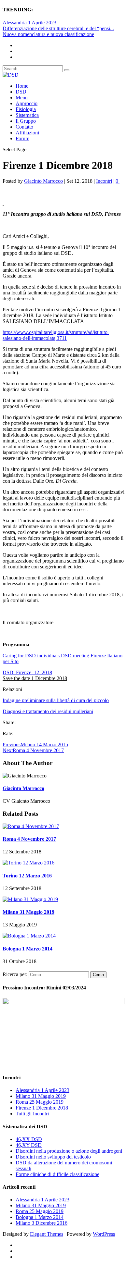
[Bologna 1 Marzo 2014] (29, 935)
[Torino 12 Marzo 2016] (28, 862)
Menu (22, 97)
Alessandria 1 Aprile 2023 (29, 22)
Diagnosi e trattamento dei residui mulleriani (48, 711)
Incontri (104, 181)
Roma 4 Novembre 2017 (29, 839)
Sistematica (27, 115)
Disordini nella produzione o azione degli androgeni (69, 1151)
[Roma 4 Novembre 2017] (31, 826)
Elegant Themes (46, 1234)
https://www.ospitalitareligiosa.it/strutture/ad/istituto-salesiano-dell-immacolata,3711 (56, 335)
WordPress (104, 1234)
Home (22, 86)
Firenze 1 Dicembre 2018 (42, 1107)
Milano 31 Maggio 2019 (28, 912)
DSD (21, 91)
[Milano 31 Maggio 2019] (30, 899)
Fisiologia (26, 109)
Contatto (24, 127)
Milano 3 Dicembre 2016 (41, 1223)
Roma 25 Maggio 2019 (40, 1102)
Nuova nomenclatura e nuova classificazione (48, 34)
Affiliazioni (27, 132)
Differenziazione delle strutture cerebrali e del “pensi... (58, 28)
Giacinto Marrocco (43, 181)
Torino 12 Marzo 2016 (27, 875)
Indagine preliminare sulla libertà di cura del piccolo (56, 700)
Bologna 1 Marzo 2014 (27, 948)
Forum (22, 138)
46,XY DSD (29, 1145)
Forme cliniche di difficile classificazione (57, 1174)
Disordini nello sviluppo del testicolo (53, 1157)
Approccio (26, 103)
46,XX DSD (29, 1139)
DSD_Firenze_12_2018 (27, 672)
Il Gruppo (26, 121)
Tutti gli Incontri (32, 1113)
